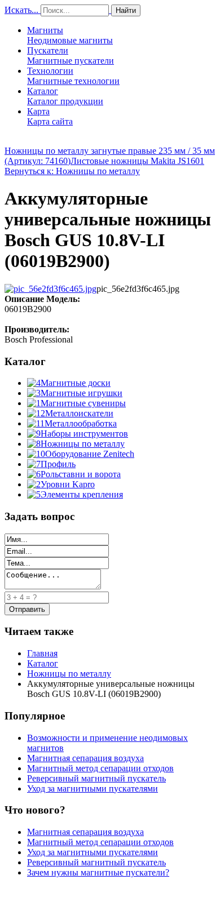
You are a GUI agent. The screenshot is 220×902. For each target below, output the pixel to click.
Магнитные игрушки (81, 393)
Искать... (21, 10)
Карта (50, 116)
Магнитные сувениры (83, 403)
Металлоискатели (79, 413)
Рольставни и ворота (81, 474)
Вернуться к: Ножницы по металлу (72, 171)
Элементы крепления (82, 494)
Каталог (65, 96)
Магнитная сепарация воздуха (85, 758)
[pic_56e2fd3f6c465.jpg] (50, 289)
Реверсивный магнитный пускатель (96, 778)
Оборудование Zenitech (89, 454)
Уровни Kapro (68, 484)
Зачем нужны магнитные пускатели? (98, 872)
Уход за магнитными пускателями (92, 788)
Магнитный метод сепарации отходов (100, 768)
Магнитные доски (76, 383)
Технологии (73, 76)
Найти (126, 10)
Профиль (58, 464)
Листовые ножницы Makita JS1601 (137, 161)
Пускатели (70, 55)
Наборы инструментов (84, 433)
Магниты (70, 35)
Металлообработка (81, 423)
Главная (42, 653)
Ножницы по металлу (83, 443)
